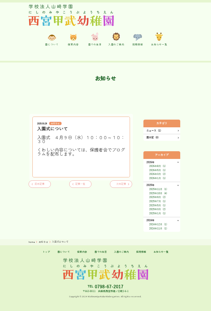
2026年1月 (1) (157, 178)
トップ (46, 251)
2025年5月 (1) (157, 205)
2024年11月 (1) (158, 228)
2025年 (150, 185)
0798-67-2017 (109, 287)
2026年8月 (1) (157, 166)
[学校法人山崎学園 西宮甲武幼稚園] (71, 15)
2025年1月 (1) (157, 213)
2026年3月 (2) (157, 174)
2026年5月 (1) (157, 170)
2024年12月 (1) (158, 224)
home (32, 242)
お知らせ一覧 (161, 251)
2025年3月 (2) (157, 209)
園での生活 (101, 251)
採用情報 (141, 251)
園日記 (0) (152, 137)
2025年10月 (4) (158, 193)
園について (63, 251)
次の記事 (121, 184)
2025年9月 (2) (157, 197)
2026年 (150, 162)
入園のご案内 (121, 251)
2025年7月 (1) (157, 201)
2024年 (150, 220)
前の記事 (40, 184)
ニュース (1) (153, 130)
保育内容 (82, 251)
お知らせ (55, 123)
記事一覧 (80, 184)
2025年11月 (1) (158, 189)
